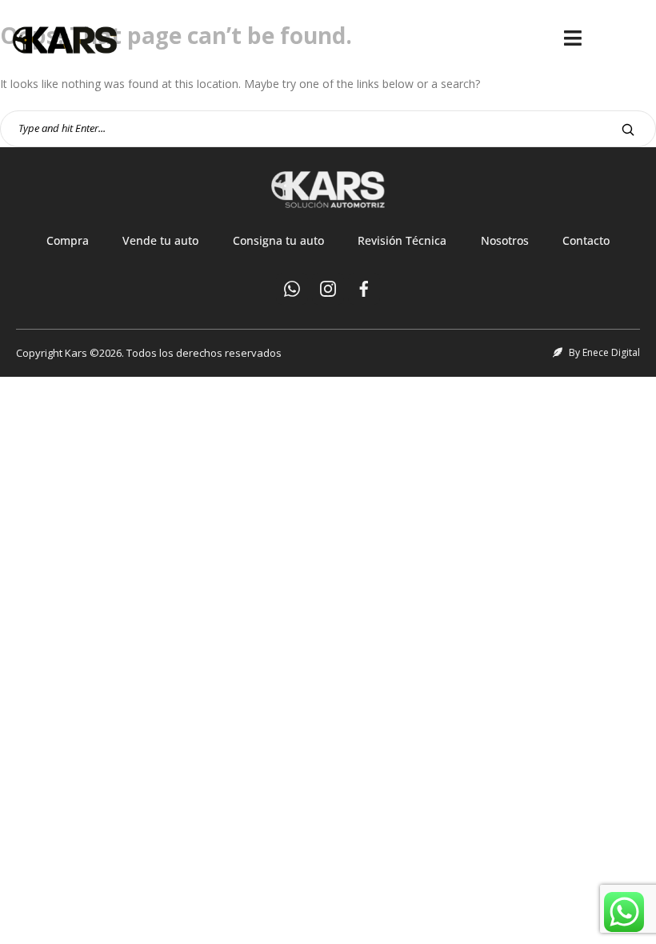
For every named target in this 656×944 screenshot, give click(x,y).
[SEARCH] (628, 129)
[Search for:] (328, 127)
